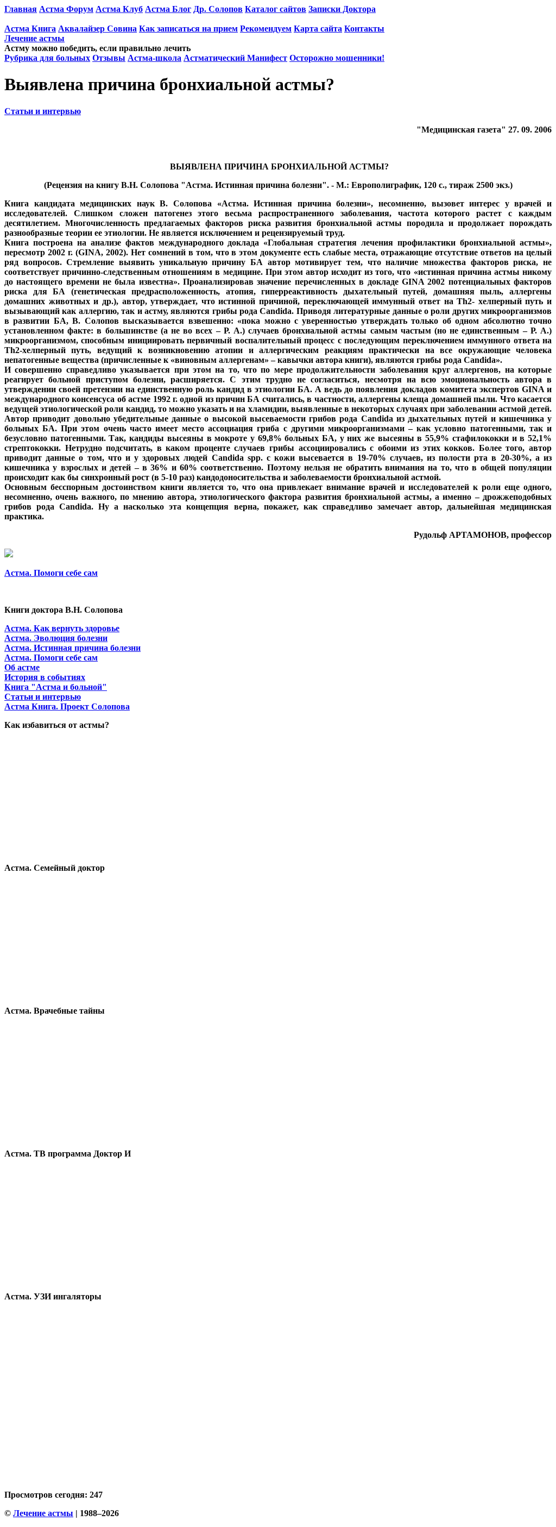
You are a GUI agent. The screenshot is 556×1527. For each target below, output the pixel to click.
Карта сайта (318, 28)
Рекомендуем (266, 28)
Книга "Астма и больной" (55, 687)
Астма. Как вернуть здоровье (61, 628)
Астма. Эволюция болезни (56, 638)
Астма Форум (66, 9)
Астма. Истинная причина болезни (72, 647)
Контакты (364, 28)
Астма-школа (154, 57)
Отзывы (108, 57)
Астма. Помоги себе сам (51, 572)
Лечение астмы (34, 38)
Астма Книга (30, 28)
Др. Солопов (218, 9)
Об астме (22, 667)
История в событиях (44, 677)
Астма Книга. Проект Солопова (67, 706)
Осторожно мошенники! (336, 57)
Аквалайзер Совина (97, 28)
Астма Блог (168, 9)
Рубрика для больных (47, 57)
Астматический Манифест (235, 57)
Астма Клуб (119, 9)
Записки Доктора (342, 9)
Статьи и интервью (42, 111)
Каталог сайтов (275, 9)
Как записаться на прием (188, 28)
